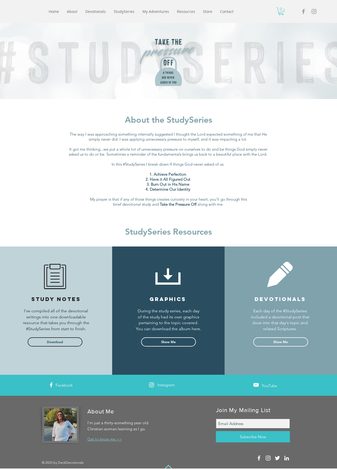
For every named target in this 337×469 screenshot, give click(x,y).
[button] (281, 11)
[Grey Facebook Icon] (303, 11)
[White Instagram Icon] (151, 385)
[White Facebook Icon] (51, 385)
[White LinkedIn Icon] (286, 458)
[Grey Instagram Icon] (314, 11)
